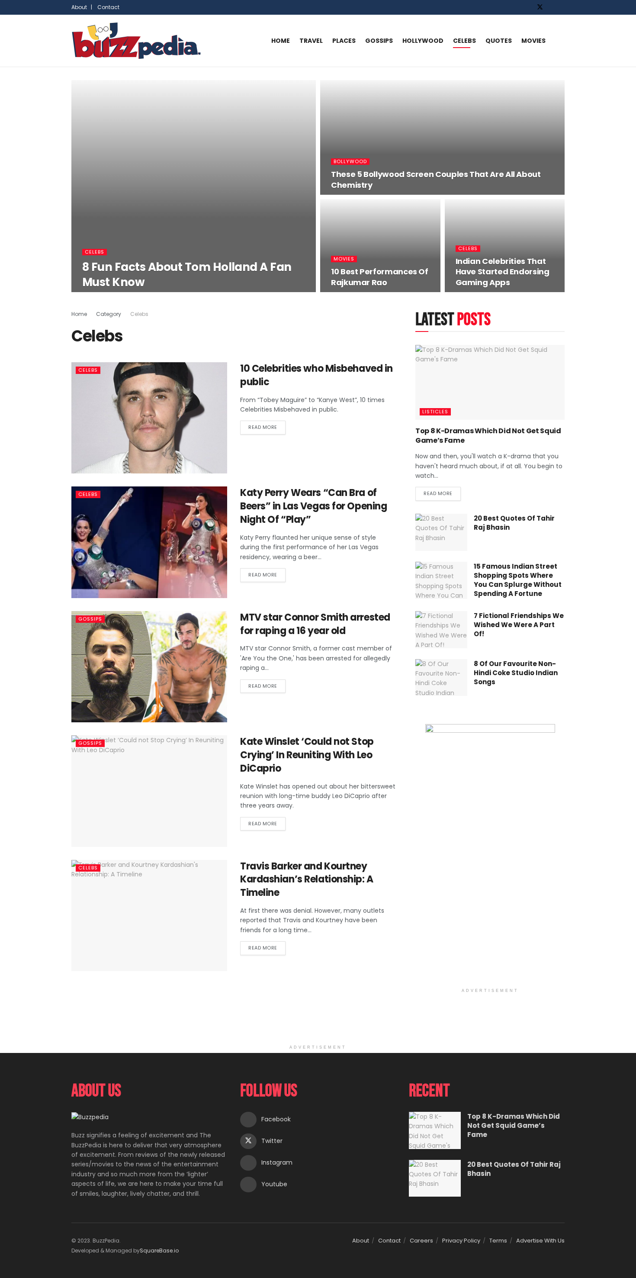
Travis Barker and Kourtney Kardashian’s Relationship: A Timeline (306, 880)
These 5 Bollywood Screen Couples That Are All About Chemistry (436, 179)
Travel (311, 40)
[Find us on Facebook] (528, 7)
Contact (108, 7)
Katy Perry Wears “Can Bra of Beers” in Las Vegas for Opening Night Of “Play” (313, 506)
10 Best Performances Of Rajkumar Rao (379, 276)
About (360, 1240)
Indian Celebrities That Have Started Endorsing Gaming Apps (502, 272)
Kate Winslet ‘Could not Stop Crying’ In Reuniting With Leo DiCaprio (307, 755)
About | (81, 7)
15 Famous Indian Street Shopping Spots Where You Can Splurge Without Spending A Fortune (518, 580)
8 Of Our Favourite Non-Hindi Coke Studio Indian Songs (516, 672)
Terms (498, 1240)
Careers (421, 1240)
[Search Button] (561, 41)
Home (280, 40)
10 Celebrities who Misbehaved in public (316, 375)
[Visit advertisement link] (490, 854)
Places (344, 40)
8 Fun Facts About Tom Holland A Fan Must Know (187, 274)
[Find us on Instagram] (551, 7)
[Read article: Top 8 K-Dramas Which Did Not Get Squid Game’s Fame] (490, 382)
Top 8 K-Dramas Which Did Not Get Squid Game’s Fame (488, 435)
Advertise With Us (540, 1240)
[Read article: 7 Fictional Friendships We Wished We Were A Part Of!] (441, 629)
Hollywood (422, 40)
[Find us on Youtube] (562, 7)
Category (108, 314)
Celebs (464, 40)
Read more (267, 426)
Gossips (379, 40)
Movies (533, 40)
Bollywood (350, 161)
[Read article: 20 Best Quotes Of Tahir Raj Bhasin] (441, 532)
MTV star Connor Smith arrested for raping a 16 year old (315, 624)
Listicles (435, 411)
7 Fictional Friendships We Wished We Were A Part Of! (519, 624)
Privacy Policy (461, 1240)
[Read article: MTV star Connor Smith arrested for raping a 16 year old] (149, 666)
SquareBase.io (159, 1250)
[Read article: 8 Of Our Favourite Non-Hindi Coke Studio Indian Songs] (441, 677)
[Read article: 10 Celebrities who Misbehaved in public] (149, 417)
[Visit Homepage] (136, 41)
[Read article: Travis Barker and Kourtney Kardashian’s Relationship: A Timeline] (149, 915)
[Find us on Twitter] (540, 7)
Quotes (498, 40)
